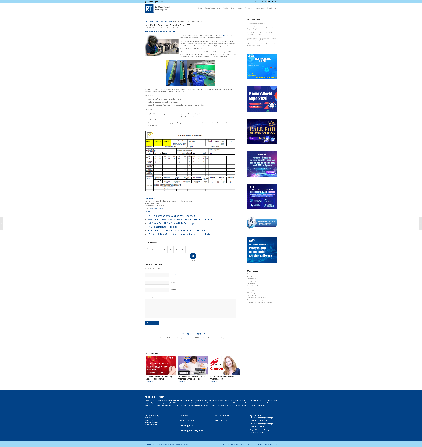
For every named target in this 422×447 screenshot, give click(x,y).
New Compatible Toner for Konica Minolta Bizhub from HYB (180, 219)
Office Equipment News (255, 293)
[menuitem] (200, 8)
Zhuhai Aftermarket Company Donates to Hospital (159, 377)
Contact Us (186, 415)
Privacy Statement (151, 425)
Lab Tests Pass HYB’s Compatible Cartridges (171, 223)
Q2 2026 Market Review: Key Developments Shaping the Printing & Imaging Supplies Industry (261, 39)
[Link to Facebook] (259, 1)
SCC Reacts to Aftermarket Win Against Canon (224, 377)
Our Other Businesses (152, 422)
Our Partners (149, 420)
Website (173, 289)
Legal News (251, 283)
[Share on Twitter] (153, 249)
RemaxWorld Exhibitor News (256, 298)
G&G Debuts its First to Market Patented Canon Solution (191, 377)
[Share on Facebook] (147, 249)
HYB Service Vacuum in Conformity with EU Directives (177, 230)
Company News (252, 279)
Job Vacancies (222, 415)
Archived (250, 276)
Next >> (200, 333)
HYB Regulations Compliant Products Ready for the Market (180, 234)
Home (146, 21)
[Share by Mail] (170, 249)
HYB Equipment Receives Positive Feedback (171, 215)
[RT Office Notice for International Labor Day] (420, 223)
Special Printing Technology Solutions (259, 302)
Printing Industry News (192, 430)
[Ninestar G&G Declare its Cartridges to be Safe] (1, 223)
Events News (251, 281)
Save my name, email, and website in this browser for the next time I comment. (172, 297)
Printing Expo (187, 425)
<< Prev (186, 333)
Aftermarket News (166, 21)
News (152, 21)
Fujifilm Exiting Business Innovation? (256, 23)
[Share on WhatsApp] (159, 249)
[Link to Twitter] (262, 1)
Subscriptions (187, 420)
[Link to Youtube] (272, 1)
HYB (224, 35)
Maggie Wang (254, 430)
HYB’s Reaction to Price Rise (163, 226)
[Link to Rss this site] (275, 1)
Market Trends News (254, 286)
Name (173, 275)
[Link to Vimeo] (269, 1)
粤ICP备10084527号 (186, 444)
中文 (255, 1)
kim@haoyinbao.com (157, 208)
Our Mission (149, 418)
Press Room (221, 420)
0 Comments (155, 28)
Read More (149, 381)
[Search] (275, 8)
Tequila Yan (176, 28)
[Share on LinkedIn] (164, 249)
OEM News (250, 291)
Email (173, 282)
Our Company (152, 415)
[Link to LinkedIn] (265, 1)
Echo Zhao (253, 418)
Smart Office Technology (255, 300)
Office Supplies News (254, 295)
